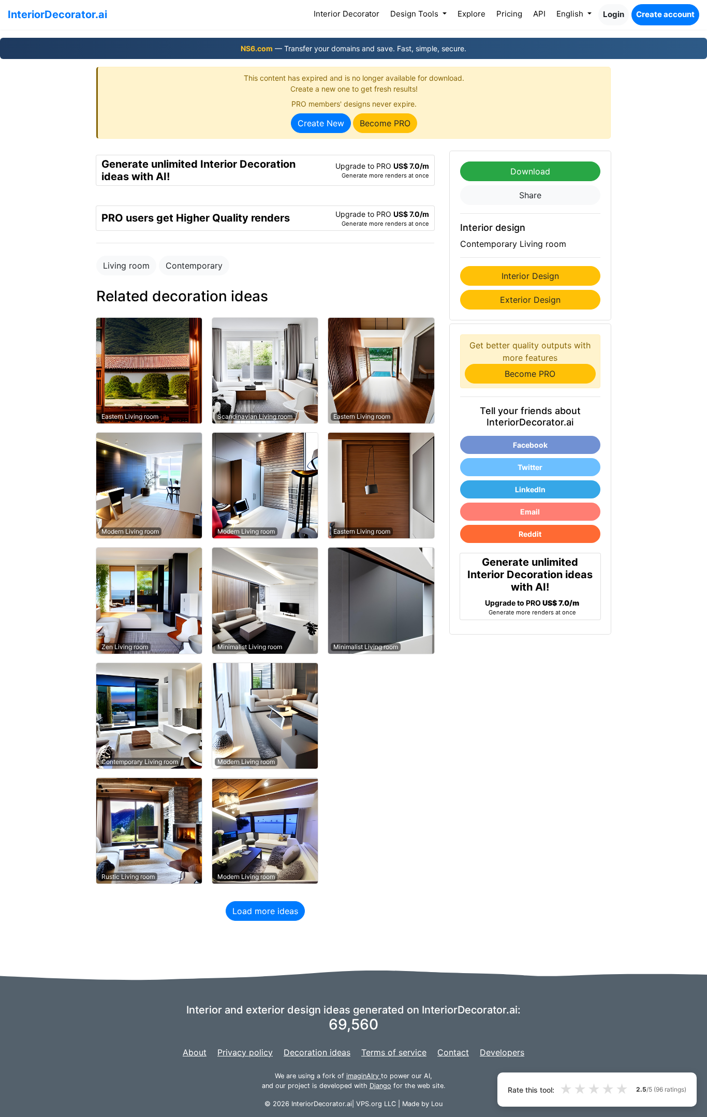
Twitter (530, 467)
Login (613, 14)
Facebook (530, 444)
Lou (437, 1104)
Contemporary (194, 265)
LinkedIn (530, 489)
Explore (471, 14)
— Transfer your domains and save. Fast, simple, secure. (353, 48)
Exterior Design (530, 300)
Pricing (509, 14)
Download (530, 171)
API (539, 14)
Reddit (530, 534)
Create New (321, 123)
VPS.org (369, 1104)
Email (530, 511)
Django (380, 1086)
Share (530, 195)
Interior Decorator (349, 13)
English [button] (570, 14)
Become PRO (385, 123)
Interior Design (530, 276)
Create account (665, 14)
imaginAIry (363, 1076)
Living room (126, 265)
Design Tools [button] (415, 14)
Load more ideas (265, 911)
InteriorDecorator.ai (57, 14)
